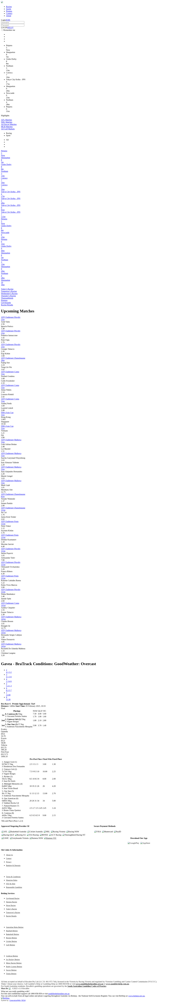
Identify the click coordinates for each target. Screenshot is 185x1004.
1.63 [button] (3, 460)
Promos (9, 11)
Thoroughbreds (7, 298)
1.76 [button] (3, 515)
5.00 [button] (54, 801)
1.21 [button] (3, 433)
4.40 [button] (3, 546)
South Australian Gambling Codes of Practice (86, 986)
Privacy (8, 862)
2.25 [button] (54, 771)
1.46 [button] (3, 596)
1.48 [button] (3, 329)
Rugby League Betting (14, 967)
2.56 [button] (3, 324)
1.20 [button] (3, 569)
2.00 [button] (54, 779)
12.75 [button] (3, 492)
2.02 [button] (3, 519)
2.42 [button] (3, 397)
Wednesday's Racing (9, 293)
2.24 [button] (3, 365)
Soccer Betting (11, 970)
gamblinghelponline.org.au (58, 994)
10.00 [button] (45, 771)
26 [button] (44, 786)
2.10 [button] (3, 383)
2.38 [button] (3, 614)
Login (3, 20)
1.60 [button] (3, 356)
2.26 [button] (3, 351)
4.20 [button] (54, 786)
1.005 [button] (3, 419)
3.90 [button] (3, 437)
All (7, 140)
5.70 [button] (3, 533)
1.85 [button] (3, 642)
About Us (9, 855)
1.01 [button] (3, 487)
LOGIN (4, 27)
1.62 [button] (3, 369)
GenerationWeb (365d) (17, 1000)
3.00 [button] (44, 764)
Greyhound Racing (12, 898)
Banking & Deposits (13, 865)
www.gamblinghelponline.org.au (89, 984)
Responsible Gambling (14, 887)
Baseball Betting (12, 931)
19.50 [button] (3, 424)
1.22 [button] (3, 583)
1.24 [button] (54, 808)
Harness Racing (11, 902)
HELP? (10, 27)
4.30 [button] (3, 574)
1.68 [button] (3, 378)
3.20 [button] (3, 655)
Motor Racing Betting (14, 963)
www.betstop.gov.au (136, 996)
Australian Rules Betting (14, 927)
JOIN (8, 20)
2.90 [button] (3, 506)
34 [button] (44, 801)
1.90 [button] (3, 637)
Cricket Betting (11, 941)
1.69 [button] (3, 406)
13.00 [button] (45, 793)
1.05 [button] (3, 555)
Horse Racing (11, 905)
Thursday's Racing (8, 296)
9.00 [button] (44, 815)
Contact (9, 13)
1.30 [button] (54, 764)
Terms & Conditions (13, 877)
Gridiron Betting (12, 956)
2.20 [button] (3, 465)
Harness (4, 300)
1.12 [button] (3, 528)
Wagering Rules (11, 880)
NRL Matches (6, 122)
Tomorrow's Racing (9, 291)
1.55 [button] (3, 610)
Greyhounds (6, 303)
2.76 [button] (3, 342)
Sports (8, 9)
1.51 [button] (3, 451)
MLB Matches (7, 127)
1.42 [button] (3, 338)
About (8, 16)
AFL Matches (6, 120)
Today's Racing (7, 289)
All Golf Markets (8, 129)
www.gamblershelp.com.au (117, 984)
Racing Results (7, 305)
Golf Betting (10, 945)
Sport (8, 135)
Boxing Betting (11, 938)
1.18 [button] (3, 542)
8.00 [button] (44, 779)
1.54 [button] (3, 392)
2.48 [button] (3, 447)
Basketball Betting (12, 934)
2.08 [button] (3, 410)
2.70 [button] (54, 793)
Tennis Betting (11, 974)
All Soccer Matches (9, 124)
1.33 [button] (3, 651)
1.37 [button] (3, 501)
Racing (9, 7)
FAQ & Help (10, 884)
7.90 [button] (3, 560)
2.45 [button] (44, 808)
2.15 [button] (54, 815)
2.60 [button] (3, 601)
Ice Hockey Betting (13, 959)
